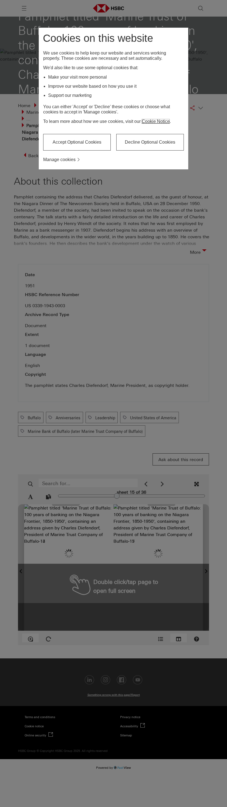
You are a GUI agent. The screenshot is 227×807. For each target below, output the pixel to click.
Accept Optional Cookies (77, 142)
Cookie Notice (156, 121)
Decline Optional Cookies (150, 142)
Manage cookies (59, 159)
